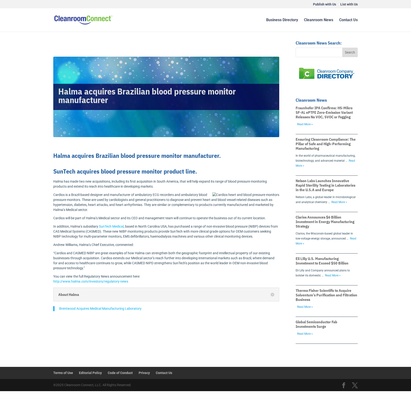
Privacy (144, 373)
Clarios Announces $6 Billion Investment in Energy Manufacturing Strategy (325, 222)
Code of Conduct (120, 373)
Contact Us (348, 20)
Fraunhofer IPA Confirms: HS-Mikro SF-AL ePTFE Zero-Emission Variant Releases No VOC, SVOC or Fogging (324, 112)
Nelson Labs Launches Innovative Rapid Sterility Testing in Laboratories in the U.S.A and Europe (325, 185)
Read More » (305, 124)
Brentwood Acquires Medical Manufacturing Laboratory (100, 308)
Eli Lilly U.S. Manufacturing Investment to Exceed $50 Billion (322, 260)
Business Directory (282, 20)
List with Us (349, 4)
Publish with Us (324, 4)
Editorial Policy (90, 373)
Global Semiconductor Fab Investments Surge (316, 324)
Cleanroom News (318, 20)
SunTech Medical (111, 226)
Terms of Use (63, 373)
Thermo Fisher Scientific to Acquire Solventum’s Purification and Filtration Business (326, 295)
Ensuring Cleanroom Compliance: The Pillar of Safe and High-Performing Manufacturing (326, 144)
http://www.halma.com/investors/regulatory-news (90, 281)
